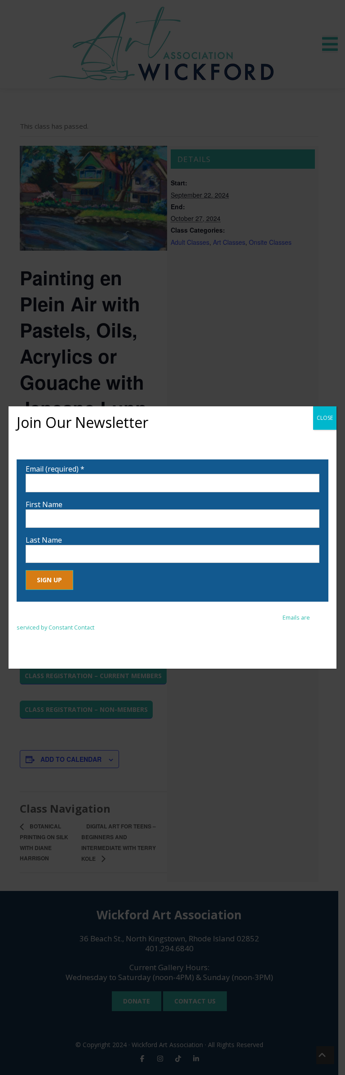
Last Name (44, 540)
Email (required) (55, 469)
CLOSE (325, 418)
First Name (44, 504)
